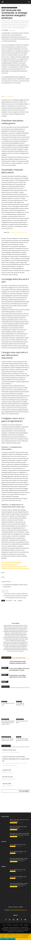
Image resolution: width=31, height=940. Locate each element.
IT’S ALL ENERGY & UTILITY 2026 (17, 844)
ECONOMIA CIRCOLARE (6, 736)
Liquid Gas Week (6, 783)
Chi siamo (14, 907)
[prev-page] (2, 682)
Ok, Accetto (4, 939)
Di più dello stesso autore (18, 657)
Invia (5, 591)
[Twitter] (6, 606)
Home (2, 5)
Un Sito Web (21, 931)
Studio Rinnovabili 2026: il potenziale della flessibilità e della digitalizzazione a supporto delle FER (15, 759)
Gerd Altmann (6, 96)
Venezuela (20, 600)
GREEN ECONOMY (5, 719)
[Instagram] (9, 919)
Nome (3, 572)
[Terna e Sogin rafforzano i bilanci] (23, 715)
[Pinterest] (9, 606)
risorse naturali (9, 600)
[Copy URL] (22, 606)
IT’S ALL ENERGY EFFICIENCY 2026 (18, 851)
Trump (15, 600)
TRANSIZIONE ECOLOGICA (16, 5)
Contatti (20, 907)
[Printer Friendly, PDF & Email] (26, 562)
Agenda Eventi (4, 701)
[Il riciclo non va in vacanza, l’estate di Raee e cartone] (8, 732)
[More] (26, 606)
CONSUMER (19, 736)
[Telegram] (19, 606)
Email (2, 577)
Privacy (4, 925)
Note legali (9, 925)
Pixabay (12, 96)
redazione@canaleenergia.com (18, 910)
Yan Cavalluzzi (5, 30)
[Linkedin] (16, 606)
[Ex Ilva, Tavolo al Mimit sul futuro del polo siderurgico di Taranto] (5, 673)
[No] (16, 939)
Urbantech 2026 (6, 770)
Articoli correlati (6, 657)
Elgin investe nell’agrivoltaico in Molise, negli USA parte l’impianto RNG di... (8, 722)
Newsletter (26, 925)
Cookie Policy (11, 939)
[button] (2, 2)
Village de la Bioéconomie (9, 750)
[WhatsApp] (12, 606)
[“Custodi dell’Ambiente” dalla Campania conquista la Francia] (5, 666)
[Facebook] (2, 606)
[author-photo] (15, 621)
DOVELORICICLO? (13, 822)
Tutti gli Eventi (24, 791)
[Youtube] (25, 919)
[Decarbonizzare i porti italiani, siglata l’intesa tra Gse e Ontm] (5, 680)
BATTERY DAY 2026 (7, 777)
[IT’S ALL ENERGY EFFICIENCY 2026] (23, 697)
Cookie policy (15, 925)
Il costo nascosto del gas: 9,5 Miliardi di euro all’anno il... (22, 740)
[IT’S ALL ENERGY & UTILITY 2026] (8, 697)
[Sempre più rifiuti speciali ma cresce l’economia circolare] (5, 828)
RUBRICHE (7, 5)
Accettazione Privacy (6, 581)
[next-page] (5, 682)
